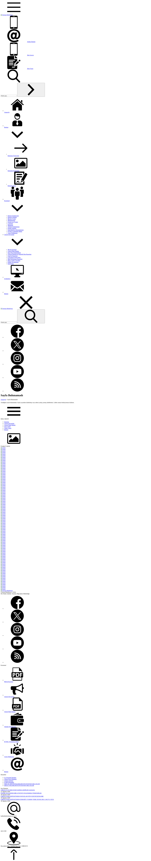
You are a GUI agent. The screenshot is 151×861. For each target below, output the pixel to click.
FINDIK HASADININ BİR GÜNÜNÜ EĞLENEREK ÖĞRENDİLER (21, 793)
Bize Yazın (30, 68)
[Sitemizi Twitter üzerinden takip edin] (17, 350)
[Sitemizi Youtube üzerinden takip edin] (17, 377)
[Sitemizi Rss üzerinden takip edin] (17, 391)
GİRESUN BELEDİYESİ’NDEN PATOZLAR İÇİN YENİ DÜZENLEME (22, 796)
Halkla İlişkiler (31, 41)
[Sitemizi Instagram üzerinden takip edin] (17, 364)
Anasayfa (3, 399)
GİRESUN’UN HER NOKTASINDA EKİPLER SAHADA (18, 790)
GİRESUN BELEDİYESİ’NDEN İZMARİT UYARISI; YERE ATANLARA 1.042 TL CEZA (27, 799)
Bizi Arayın (30, 55)
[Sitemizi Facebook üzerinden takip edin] (17, 337)
